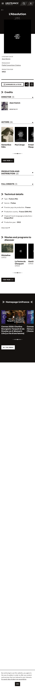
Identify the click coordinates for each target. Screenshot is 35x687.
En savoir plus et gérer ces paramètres (13, 679)
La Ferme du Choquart (20, 262)
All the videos (8, 347)
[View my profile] (30, 4)
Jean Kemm (6, 59)
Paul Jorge (20, 145)
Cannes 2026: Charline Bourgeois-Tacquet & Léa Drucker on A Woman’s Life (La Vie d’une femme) (12, 330)
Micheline (5, 255)
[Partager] (27, 84)
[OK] (17, 684)
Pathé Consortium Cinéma (11, 65)
